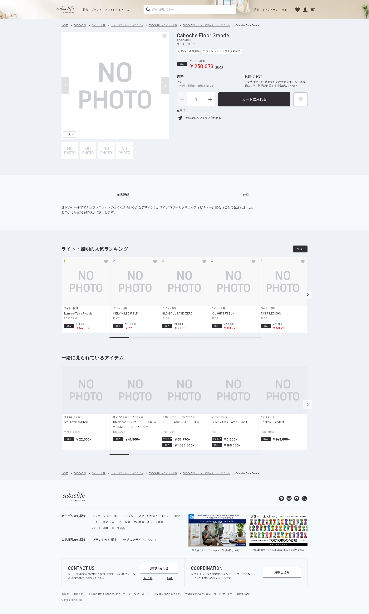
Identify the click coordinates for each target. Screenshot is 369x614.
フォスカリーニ (186, 44)
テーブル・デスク (133, 515)
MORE (300, 249)
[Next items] (307, 294)
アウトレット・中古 (117, 9)
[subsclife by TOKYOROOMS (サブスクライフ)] (65, 9)
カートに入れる (254, 99)
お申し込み (282, 572)
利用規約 (78, 594)
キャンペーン (270, 9)
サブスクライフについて (140, 539)
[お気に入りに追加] (106, 261)
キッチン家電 (155, 522)
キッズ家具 (118, 528)
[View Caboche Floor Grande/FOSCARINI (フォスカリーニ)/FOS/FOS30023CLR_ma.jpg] (70, 150)
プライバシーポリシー (139, 594)
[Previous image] (65, 85)
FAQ (170, 578)
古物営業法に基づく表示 (198, 594)
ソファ (96, 515)
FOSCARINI (184, 40)
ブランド (96, 9)
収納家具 (152, 515)
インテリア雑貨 (170, 515)
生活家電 (138, 522)
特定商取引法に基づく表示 (168, 594)
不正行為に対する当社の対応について (105, 594)
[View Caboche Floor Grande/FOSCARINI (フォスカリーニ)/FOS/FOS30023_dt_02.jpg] (106, 150)
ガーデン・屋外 (120, 522)
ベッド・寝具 (100, 528)
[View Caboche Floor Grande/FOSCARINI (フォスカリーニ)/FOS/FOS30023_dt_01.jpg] (88, 150)
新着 (85, 9)
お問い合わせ (159, 568)
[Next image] (165, 85)
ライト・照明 (100, 522)
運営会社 (66, 594)
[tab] (123, 195)
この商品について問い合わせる (202, 117)
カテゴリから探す (74, 516)
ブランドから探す (104, 539)
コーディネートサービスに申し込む (232, 594)
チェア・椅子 (111, 515)
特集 (256, 9)
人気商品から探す (74, 539)
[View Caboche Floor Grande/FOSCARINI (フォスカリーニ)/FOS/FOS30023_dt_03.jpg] (124, 150)
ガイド (285, 9)
